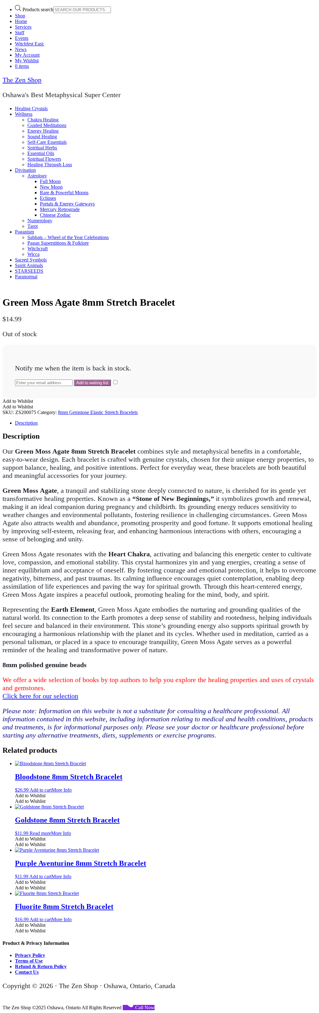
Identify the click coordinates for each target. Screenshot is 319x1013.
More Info (62, 790)
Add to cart (41, 790)
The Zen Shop (21, 80)
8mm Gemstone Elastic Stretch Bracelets (98, 412)
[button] (17, 401)
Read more (40, 833)
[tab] (166, 423)
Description (26, 423)
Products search (37, 9)
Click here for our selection (40, 696)
